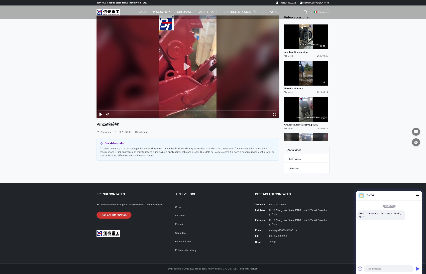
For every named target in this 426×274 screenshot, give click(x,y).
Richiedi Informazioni (114, 215)
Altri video (294, 168)
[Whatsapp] (416, 142)
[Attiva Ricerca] (305, 12)
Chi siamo (184, 11)
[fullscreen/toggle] (274, 114)
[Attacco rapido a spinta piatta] (306, 109)
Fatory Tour (207, 11)
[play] (188, 67)
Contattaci (270, 11)
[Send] (417, 268)
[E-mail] (416, 132)
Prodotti (160, 11)
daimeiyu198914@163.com (316, 2)
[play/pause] (101, 114)
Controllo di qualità (239, 11)
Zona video (294, 150)
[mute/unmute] (107, 114)
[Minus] (418, 195)
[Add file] (360, 268)
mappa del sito (183, 241)
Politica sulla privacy (185, 250)
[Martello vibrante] (306, 73)
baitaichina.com (277, 204)
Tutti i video (295, 159)
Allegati (143, 132)
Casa (142, 11)
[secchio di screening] (306, 36)
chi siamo (180, 215)
